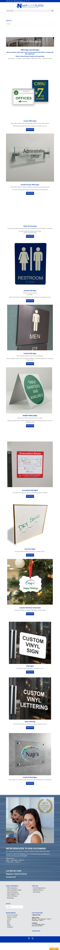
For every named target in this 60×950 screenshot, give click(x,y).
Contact (9, 919)
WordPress (38, 940)
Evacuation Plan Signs (30, 490)
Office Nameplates (12, 888)
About (8, 921)
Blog (8, 923)
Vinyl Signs (30, 666)
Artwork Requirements (39, 888)
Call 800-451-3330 (13, 871)
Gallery (9, 925)
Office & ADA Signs (12, 896)
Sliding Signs (10, 898)
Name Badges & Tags (13, 894)
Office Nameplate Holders (14, 890)
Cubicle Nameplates (12, 892)
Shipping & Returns (38, 890)
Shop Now (30, 129)
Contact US (11, 877)
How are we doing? (12, 915)
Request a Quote (12, 917)
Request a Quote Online (16, 874)
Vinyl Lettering (30, 722)
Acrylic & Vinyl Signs (30, 777)
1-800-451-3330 (36, 915)
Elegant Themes (27, 940)
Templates (10, 927)
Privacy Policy (36, 892)
